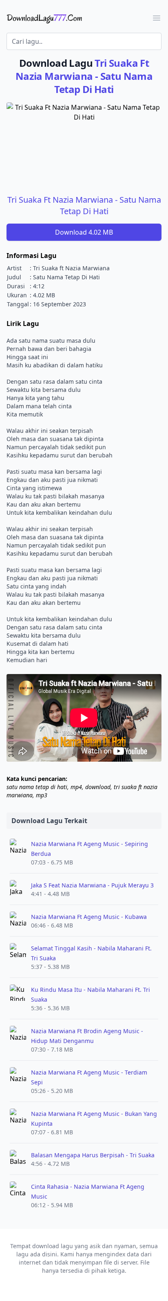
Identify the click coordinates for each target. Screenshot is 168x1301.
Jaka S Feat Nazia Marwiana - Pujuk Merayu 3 (92, 885)
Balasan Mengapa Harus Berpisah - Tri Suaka (93, 1155)
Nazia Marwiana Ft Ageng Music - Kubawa (89, 917)
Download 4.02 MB (84, 232)
